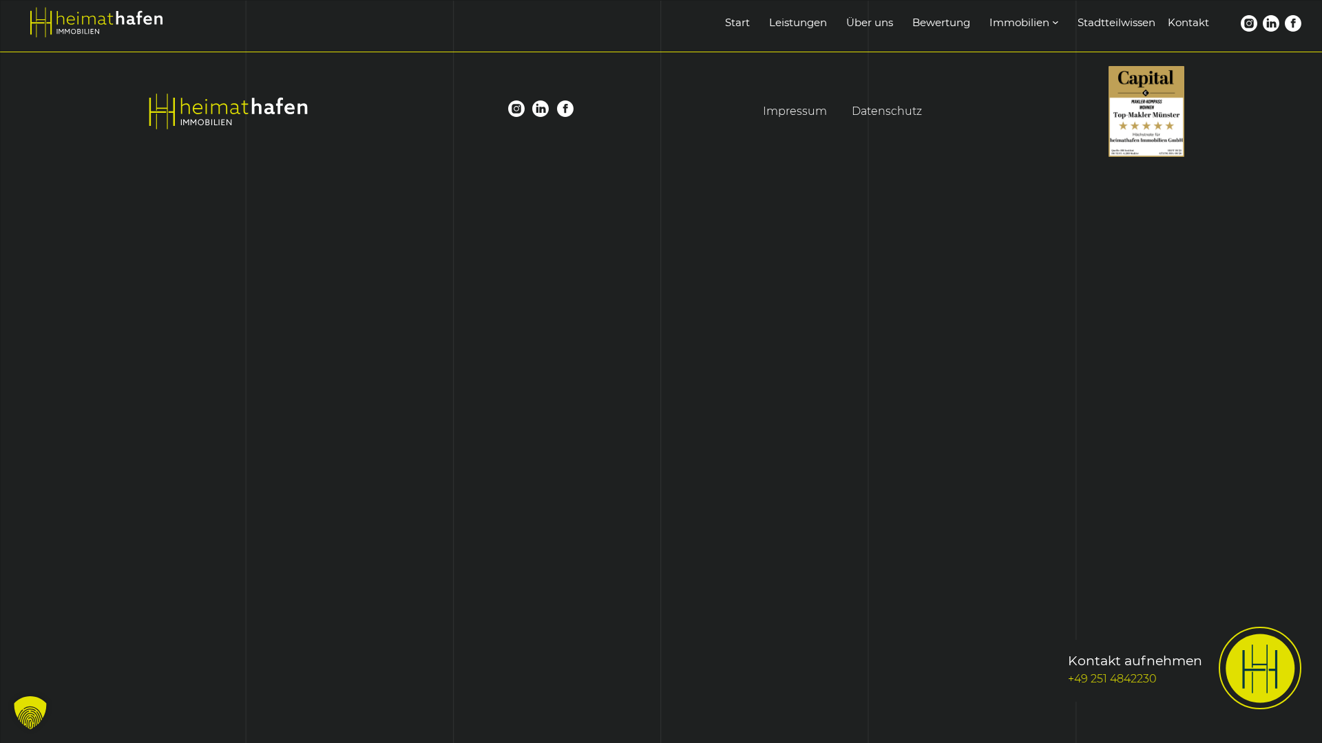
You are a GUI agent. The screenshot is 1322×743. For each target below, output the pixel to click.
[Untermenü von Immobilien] (1055, 22)
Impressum (795, 111)
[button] (30, 712)
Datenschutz (887, 111)
